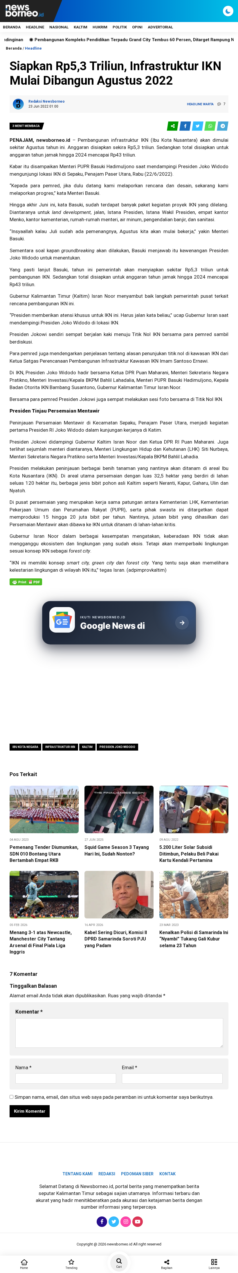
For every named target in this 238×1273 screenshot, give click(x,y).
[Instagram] (125, 1222)
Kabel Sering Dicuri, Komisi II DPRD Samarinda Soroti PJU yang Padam (115, 939)
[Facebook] (101, 1222)
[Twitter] (113, 1222)
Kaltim (81, 296)
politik (120, 27)
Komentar (29, 1012)
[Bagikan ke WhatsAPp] (210, 126)
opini (137, 27)
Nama (23, 1067)
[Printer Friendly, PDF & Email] (26, 584)
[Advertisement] (119, 695)
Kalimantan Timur (137, 387)
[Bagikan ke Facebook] (185, 126)
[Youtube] (137, 1222)
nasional (58, 27)
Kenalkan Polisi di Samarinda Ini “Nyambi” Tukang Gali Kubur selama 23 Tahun (193, 939)
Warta (208, 104)
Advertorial (160, 27)
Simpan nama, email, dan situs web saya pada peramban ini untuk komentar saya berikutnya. (114, 1097)
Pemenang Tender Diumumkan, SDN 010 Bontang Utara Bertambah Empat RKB (44, 854)
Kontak (167, 1174)
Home (24, 1268)
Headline (35, 27)
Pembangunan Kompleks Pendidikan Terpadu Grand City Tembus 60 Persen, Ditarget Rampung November (116, 39)
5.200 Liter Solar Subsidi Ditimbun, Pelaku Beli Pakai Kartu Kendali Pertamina (189, 854)
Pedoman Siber (137, 1174)
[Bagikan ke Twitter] (198, 126)
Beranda (12, 27)
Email (129, 1067)
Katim (154, 430)
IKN (57, 174)
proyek (179, 205)
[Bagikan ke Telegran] (222, 126)
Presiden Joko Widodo (117, 747)
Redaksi (106, 1174)
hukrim (100, 27)
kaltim (80, 27)
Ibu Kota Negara (25, 747)
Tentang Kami (77, 1174)
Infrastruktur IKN (60, 747)
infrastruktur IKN (129, 140)
